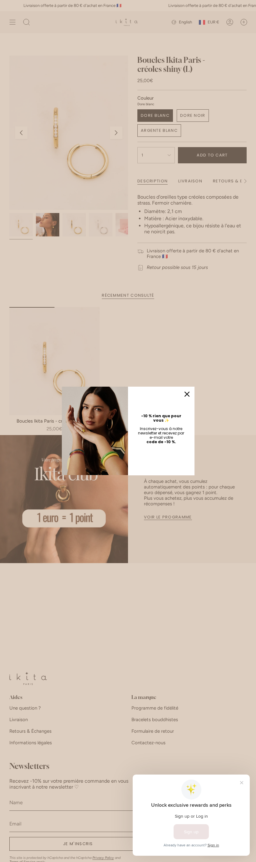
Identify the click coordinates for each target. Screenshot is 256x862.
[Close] (187, 394)
